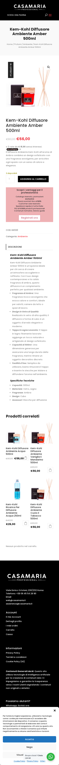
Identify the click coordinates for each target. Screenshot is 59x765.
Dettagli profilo (14, 621)
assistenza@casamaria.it (19, 603)
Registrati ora (29, 217)
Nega (29, 747)
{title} (42, 761)
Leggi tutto (25, 458)
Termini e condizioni (16, 657)
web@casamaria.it (16, 600)
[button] (54, 710)
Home (10, 44)
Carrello (10, 630)
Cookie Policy (19, 761)
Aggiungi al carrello (33, 179)
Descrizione (15, 246)
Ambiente (27, 44)
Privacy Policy (32, 761)
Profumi (17, 44)
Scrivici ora (23, 705)
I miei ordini (12, 625)
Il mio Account (13, 616)
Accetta (29, 739)
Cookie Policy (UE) (15, 661)
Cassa (9, 634)
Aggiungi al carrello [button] (50, 470)
